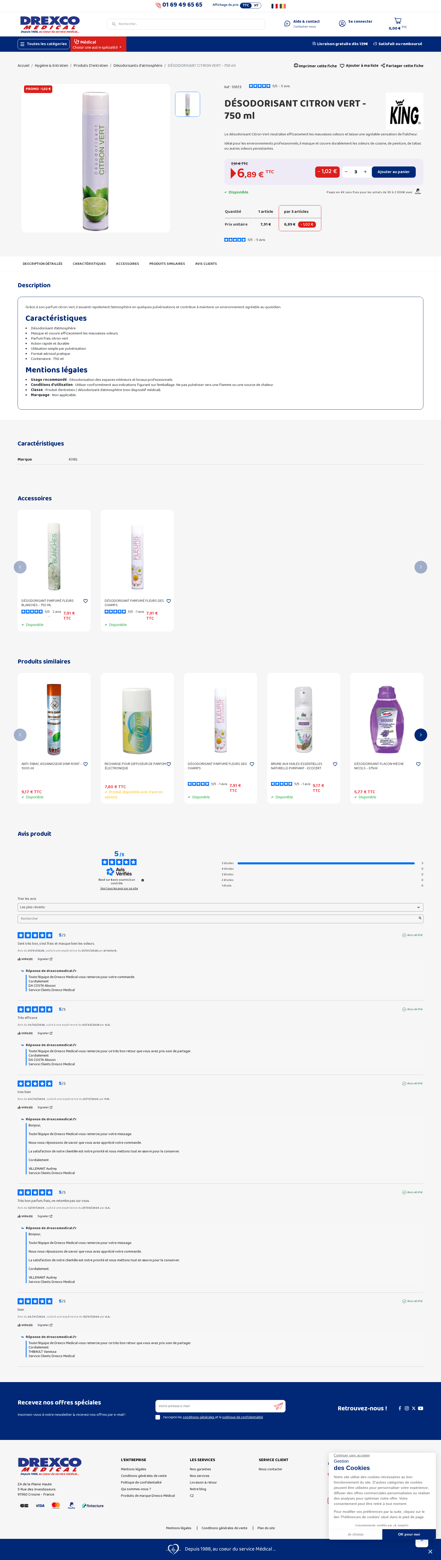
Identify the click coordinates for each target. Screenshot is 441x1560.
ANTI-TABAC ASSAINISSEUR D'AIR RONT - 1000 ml (51, 766)
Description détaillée (43, 264)
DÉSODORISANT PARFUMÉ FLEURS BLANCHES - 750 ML (47, 603)
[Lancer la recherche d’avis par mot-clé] (420, 919)
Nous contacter (270, 1469)
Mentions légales (133, 1469)
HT (256, 5)
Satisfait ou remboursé (400, 44)
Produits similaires (167, 264)
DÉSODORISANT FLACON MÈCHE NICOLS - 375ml (379, 766)
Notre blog (198, 1489)
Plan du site (266, 1528)
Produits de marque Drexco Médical (148, 1496)
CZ (192, 1496)
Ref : (227, 87)
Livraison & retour (203, 1483)
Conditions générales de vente (144, 1476)
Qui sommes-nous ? (136, 1489)
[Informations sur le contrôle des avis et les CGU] (143, 880)
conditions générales (199, 1417)
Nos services (200, 1476)
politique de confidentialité (242, 1417)
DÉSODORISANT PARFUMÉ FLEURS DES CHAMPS (134, 603)
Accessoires (127, 264)
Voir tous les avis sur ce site (119, 888)
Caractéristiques (89, 264)
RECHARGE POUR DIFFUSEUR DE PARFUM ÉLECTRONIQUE (135, 766)
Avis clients (206, 264)
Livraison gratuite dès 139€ (342, 44)
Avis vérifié (415, 935)
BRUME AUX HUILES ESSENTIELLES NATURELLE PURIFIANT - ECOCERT (296, 766)
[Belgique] (283, 6)
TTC (246, 5)
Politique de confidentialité (141, 1483)
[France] (275, 6)
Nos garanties (200, 1469)
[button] (402, 66)
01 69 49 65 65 (182, 6)
